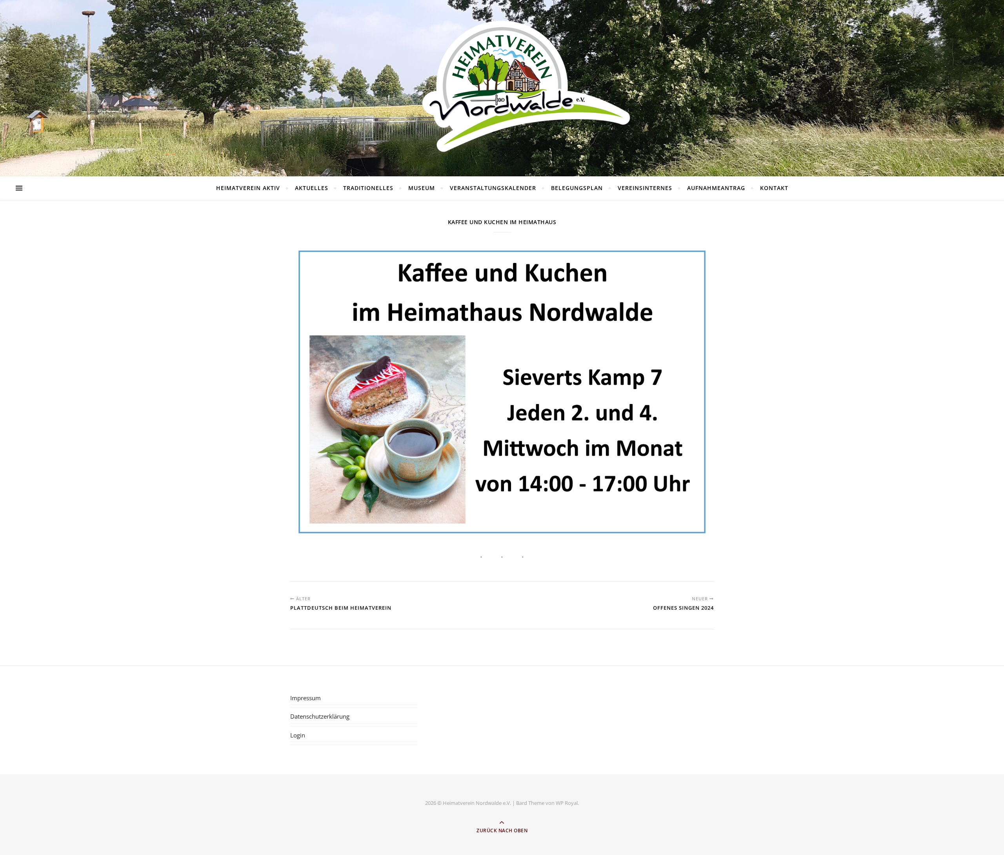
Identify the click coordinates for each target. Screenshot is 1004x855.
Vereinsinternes (645, 188)
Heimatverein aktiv (248, 188)
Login (297, 735)
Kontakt (774, 188)
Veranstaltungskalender (493, 188)
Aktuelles (311, 188)
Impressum (305, 698)
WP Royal (567, 802)
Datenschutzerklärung (319, 716)
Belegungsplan (577, 188)
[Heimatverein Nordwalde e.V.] (502, 86)
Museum (421, 188)
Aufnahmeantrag (716, 188)
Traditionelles (368, 188)
